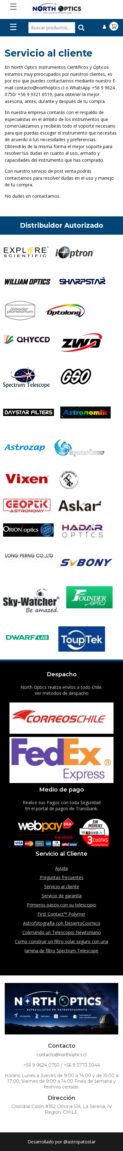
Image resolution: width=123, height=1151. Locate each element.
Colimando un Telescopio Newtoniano (61, 932)
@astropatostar (79, 1142)
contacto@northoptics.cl (61, 1055)
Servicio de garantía (62, 896)
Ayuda (61, 868)
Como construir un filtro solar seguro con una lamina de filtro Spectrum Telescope (61, 946)
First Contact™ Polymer (61, 914)
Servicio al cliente (61, 886)
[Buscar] (81, 27)
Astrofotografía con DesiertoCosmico (61, 923)
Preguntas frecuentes (62, 877)
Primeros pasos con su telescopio (61, 905)
